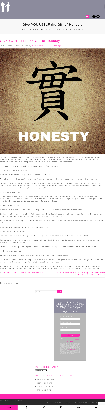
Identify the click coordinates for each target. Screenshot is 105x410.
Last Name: (66, 322)
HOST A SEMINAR (44, 383)
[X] (43, 407)
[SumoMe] (96, 407)
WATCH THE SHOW (45, 386)
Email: (63, 328)
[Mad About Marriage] (5, 11)
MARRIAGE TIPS (44, 390)
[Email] (79, 407)
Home (24, 29)
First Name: (66, 316)
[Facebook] (26, 407)
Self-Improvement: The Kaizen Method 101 (23, 272)
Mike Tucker (37, 46)
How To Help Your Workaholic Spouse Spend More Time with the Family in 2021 (81, 273)
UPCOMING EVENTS (45, 379)
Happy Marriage (37, 29)
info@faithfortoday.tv (72, 349)
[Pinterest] (61, 407)
